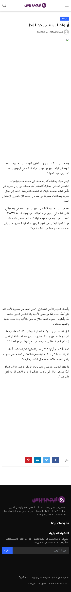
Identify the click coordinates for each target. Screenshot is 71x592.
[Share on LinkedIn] (37, 460)
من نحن (32, 583)
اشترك (7, 550)
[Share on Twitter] (46, 460)
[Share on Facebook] (55, 460)
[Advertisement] (35, 121)
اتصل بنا (42, 583)
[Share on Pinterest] (28, 460)
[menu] (67, 5)
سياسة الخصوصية (58, 583)
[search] (4, 5)
